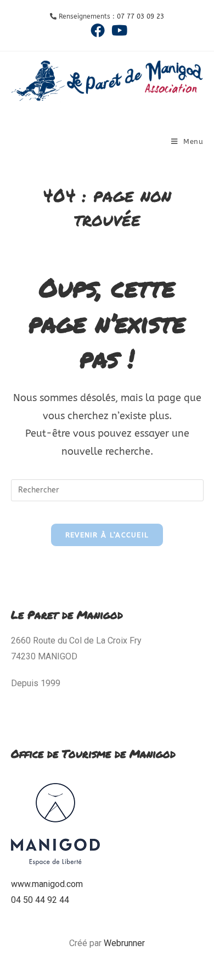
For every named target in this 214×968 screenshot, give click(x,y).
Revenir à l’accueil (107, 535)
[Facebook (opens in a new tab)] (97, 30)
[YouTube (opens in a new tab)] (117, 30)
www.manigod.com (47, 884)
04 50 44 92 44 (40, 900)
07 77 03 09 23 (140, 16)
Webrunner (124, 943)
